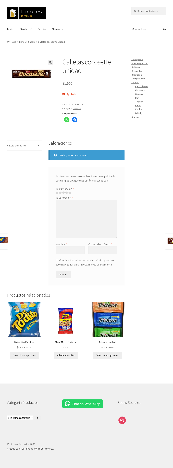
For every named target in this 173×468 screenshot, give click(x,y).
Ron (137, 97)
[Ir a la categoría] (37, 418)
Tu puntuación (65, 188)
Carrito (42, 29)
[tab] (24, 146)
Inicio (10, 29)
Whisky (139, 113)
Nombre (61, 244)
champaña (137, 59)
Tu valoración (64, 197)
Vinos (138, 105)
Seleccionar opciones (24, 355)
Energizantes (138, 78)
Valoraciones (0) (16, 145)
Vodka (138, 109)
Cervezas (140, 90)
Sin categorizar (139, 63)
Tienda (23, 29)
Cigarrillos (136, 70)
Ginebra (139, 93)
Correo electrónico (100, 244)
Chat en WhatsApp (86, 403)
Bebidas (135, 67)
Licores (135, 82)
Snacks (31, 41)
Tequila (139, 101)
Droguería (136, 74)
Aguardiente (141, 86)
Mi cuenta (57, 29)
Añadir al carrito (65, 355)
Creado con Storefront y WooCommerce (30, 448)
